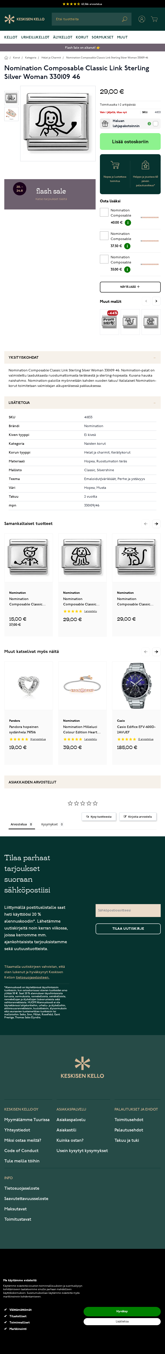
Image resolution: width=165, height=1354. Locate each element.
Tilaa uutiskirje (128, 929)
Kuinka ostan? (70, 1140)
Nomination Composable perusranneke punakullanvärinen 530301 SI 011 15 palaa (125, 237)
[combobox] (91, 19)
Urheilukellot (35, 37)
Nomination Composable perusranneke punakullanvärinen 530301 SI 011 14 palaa (125, 261)
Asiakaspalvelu (71, 1119)
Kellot (11, 37)
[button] (156, 524)
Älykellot (62, 37)
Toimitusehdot (129, 1119)
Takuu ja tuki (127, 1140)
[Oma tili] (141, 19)
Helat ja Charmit (51, 57)
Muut (122, 37)
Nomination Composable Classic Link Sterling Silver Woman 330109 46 (107, 57)
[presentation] (101, 120)
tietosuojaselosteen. (32, 977)
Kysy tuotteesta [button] (101, 817)
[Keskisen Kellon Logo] (24, 19)
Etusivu (6, 57)
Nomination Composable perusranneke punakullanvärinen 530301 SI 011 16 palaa (125, 214)
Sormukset (102, 37)
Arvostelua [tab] (19, 824)
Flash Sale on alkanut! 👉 (82, 47)
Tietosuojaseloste (21, 1188)
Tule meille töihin (22, 1161)
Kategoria (30, 57)
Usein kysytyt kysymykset (82, 1150)
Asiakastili (66, 1130)
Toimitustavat (17, 1219)
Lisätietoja (19, 403)
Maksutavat (15, 1209)
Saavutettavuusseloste (26, 1198)
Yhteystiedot (17, 1130)
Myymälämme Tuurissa (27, 1119)
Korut (82, 37)
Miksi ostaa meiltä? (22, 1140)
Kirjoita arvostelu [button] (140, 817)
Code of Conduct (21, 1150)
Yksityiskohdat (24, 358)
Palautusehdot (129, 1130)
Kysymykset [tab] (49, 824)
